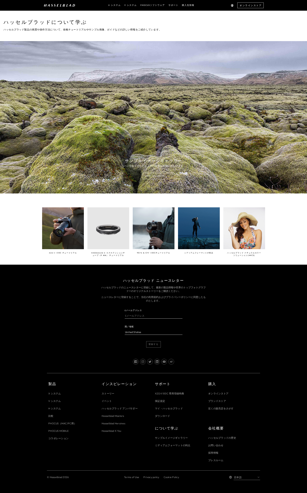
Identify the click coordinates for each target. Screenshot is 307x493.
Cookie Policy (171, 477)
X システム (54, 393)
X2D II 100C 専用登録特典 (169, 393)
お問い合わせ (215, 445)
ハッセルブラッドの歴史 (222, 437)
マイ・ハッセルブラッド (169, 408)
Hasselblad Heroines (113, 423)
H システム (54, 408)
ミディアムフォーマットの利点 (172, 445)
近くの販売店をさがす (221, 408)
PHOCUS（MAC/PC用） (62, 423)
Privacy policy (151, 477)
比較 (50, 416)
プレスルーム (215, 460)
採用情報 (213, 452)
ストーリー (108, 393)
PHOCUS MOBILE (58, 430)
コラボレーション (58, 438)
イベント (107, 401)
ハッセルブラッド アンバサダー (120, 408)
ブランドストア (217, 401)
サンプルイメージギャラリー (171, 437)
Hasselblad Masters (113, 416)
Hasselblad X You (111, 430)
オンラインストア (251, 5)
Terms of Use (131, 477)
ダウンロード (162, 416)
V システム (54, 401)
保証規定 (160, 401)
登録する (153, 344)
